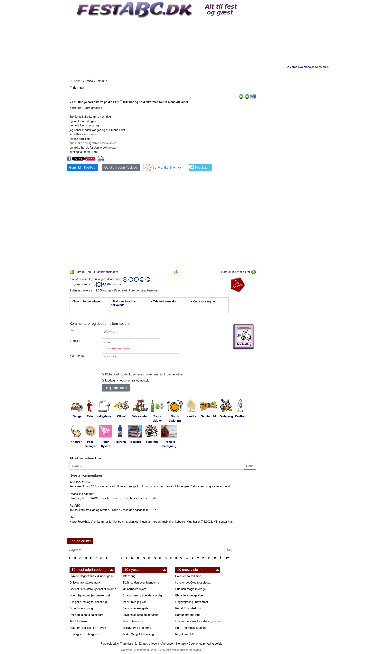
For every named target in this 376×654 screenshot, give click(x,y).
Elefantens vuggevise (189, 595)
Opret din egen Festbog (120, 167)
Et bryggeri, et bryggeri (84, 634)
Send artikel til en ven (168, 167)
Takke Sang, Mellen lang (138, 634)
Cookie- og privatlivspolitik (205, 643)
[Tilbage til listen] (176, 272)
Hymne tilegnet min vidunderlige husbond (94, 576)
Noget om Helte (185, 634)
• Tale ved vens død (164, 301)
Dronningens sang (81, 608)
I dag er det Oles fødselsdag (193, 582)
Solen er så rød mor (188, 576)
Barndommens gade (135, 608)
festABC (75, 505)
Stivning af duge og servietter (140, 615)
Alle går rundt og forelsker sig (88, 602)
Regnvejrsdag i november (191, 602)
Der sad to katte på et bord (86, 615)
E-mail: (75, 340)
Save (91, 158)
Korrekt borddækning (188, 608)
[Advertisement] (163, 47)
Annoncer (167, 643)
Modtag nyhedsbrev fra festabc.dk (127, 380)
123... (229, 558)
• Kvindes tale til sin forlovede (124, 303)
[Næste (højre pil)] (247, 96)
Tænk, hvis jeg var (134, 602)
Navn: (74, 330)
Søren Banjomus (133, 621)
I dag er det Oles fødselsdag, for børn (198, 621)
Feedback (202, 167)
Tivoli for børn (78, 621)
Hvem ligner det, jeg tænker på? (90, 595)
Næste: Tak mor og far (236, 272)
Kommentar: (78, 355)
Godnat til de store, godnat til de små (93, 589)
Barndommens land (187, 615)
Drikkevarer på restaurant (86, 582)
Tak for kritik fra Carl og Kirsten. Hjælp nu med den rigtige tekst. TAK (113, 510)
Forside (88, 81)
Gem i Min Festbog (82, 167)
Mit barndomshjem (134, 589)
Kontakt (181, 643)
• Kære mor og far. (203, 301)
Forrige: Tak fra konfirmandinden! (96, 272)
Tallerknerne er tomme (136, 627)
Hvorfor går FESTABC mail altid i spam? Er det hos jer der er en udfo (113, 498)
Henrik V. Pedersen (82, 494)
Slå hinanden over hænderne (140, 582)
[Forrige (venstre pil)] (241, 96)
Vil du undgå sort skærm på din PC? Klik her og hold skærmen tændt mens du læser (129, 102)
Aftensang (128, 576)
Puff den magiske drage (190, 589)
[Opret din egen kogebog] (243, 337)
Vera (72, 517)
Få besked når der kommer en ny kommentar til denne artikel (144, 374)
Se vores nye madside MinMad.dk (308, 67)
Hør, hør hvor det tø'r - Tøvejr (88, 627)
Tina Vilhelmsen (80, 482)
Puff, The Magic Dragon (190, 627)
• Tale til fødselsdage (86, 301)
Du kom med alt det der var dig (142, 595)
